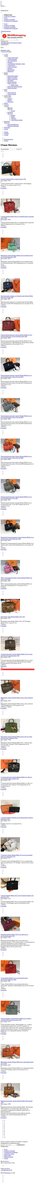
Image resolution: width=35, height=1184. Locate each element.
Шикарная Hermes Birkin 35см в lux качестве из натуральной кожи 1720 (14, 935)
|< (4, 1120)
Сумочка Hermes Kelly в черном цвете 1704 (13, 179)
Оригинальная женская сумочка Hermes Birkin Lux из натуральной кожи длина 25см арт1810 (16, 376)
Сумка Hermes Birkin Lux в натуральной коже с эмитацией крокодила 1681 (14, 978)
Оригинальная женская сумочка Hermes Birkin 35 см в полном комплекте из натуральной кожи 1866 (16, 335)
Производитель (8, 139)
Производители (8, 1157)
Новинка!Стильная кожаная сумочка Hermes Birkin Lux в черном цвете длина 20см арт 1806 (17, 538)
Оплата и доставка (9, 19)
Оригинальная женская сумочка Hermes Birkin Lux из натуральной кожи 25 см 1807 (16, 497)
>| (4, 1137)
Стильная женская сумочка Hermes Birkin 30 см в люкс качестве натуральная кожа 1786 (16, 654)
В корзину (4, 188)
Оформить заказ (5, 50)
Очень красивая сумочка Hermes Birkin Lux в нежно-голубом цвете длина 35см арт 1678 (16, 1019)
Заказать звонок (16, 42)
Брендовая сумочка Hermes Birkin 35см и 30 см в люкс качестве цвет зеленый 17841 (16, 737)
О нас (5, 18)
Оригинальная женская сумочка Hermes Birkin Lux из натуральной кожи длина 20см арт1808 (16, 457)
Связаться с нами (9, 1154)
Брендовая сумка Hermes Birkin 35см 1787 (13, 616)
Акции (6, 132)
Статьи (6, 135)
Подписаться (20, 1144)
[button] (6, 31)
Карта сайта (7, 1155)
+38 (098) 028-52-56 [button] (6, 1170)
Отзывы (6, 133)
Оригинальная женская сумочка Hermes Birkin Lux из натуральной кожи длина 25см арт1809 (16, 416)
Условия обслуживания (11, 21)
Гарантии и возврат (9, 16)
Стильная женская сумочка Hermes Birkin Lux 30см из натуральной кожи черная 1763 (16, 777)
